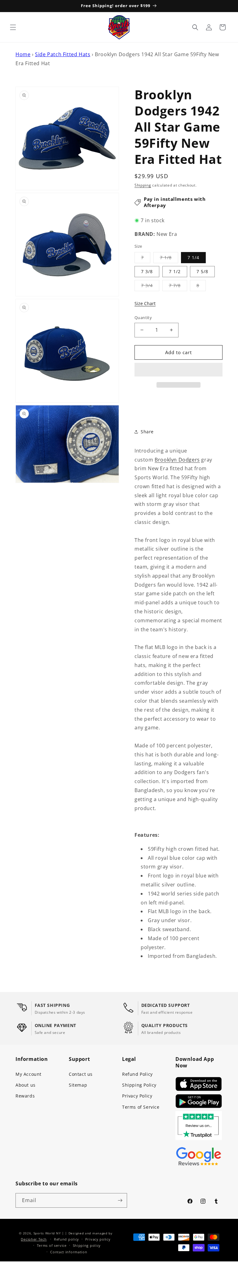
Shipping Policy (139, 1085)
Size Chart (145, 303)
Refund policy (66, 1239)
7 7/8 (178, 286)
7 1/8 (169, 258)
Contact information (68, 1252)
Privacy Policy (137, 1096)
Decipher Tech (33, 1239)
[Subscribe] (120, 1200)
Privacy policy (98, 1239)
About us (25, 1085)
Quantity (143, 317)
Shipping (142, 185)
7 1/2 (175, 271)
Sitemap (78, 1085)
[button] (178, 370)
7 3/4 (150, 286)
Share (147, 432)
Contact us (81, 1074)
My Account (28, 1074)
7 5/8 (202, 271)
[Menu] (13, 27)
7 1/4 (193, 257)
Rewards (25, 1096)
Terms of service (52, 1245)
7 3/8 (147, 271)
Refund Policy (137, 1074)
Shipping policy (87, 1245)
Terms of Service (141, 1107)
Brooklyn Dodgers (177, 459)
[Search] (195, 27)
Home (22, 54)
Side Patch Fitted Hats (62, 54)
